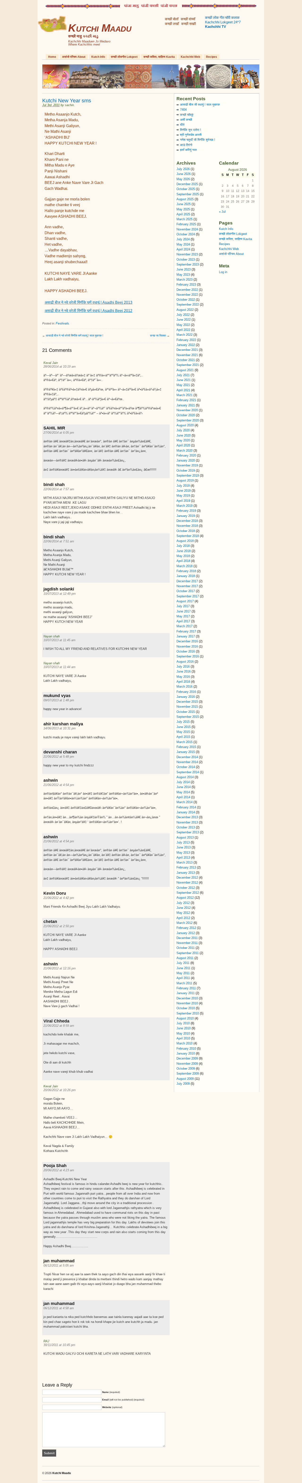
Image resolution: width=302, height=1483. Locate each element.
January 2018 (185, 576)
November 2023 (187, 254)
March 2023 (184, 279)
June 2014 (183, 787)
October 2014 (185, 767)
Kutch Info (98, 56)
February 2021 (186, 400)
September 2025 (187, 194)
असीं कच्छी (186, 119)
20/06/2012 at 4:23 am (58, 1170)
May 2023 (183, 274)
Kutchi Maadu (99, 28)
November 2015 (187, 706)
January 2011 (185, 993)
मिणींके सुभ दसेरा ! (190, 130)
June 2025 (183, 204)
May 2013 (183, 852)
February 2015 (186, 747)
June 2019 (183, 490)
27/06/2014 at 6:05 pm (58, 432)
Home (52, 56)
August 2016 (185, 661)
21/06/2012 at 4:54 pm (58, 785)
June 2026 (183, 174)
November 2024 (187, 229)
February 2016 (186, 692)
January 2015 (185, 752)
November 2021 (187, 355)
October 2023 (185, 259)
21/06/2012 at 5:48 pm (58, 756)
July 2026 (183, 169)
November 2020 (187, 410)
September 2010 (187, 1013)
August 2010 (185, 1018)
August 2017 (185, 601)
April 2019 (183, 501)
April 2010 (183, 1038)
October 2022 (185, 299)
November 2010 (187, 1003)
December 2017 (187, 581)
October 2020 (185, 415)
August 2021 (185, 370)
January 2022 (185, 345)
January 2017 (185, 636)
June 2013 (183, 847)
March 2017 (184, 626)
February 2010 (186, 1048)
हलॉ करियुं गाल (188, 150)
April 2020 (183, 445)
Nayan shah (51, 636)
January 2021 (185, 405)
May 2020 (183, 440)
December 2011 (187, 938)
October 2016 (185, 651)
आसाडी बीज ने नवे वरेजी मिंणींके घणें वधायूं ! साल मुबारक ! (74, 335)
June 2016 (183, 671)
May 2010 (183, 1033)
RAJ (46, 1341)
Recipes (211, 56)
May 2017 (183, 616)
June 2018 (183, 551)
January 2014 (185, 812)
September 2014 (187, 772)
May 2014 (183, 792)
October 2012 (185, 887)
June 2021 (183, 380)
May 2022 (183, 325)
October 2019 (185, 470)
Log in (223, 272)
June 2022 (183, 319)
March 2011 (184, 983)
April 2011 (183, 978)
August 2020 (185, 425)
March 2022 (184, 334)
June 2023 (183, 269)
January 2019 (185, 516)
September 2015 (187, 717)
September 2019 (187, 475)
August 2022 (185, 310)
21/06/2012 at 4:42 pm (58, 898)
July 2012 (183, 903)
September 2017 (187, 596)
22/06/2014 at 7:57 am (58, 489)
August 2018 (185, 541)
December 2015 (187, 701)
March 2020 (184, 450)
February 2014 (186, 807)
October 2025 (185, 189)
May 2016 (183, 676)
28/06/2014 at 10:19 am (59, 366)
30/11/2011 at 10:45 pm (59, 1345)
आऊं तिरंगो (186, 145)
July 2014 (183, 782)
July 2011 (182, 963)
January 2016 (185, 696)
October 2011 (185, 948)
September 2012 (187, 892)
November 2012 (187, 882)
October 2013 (185, 827)
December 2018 (187, 521)
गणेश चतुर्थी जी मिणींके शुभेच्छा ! (197, 139)
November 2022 (187, 294)
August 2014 (185, 777)
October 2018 (185, 531)
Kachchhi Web (190, 56)
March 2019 (184, 505)
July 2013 (183, 842)
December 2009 (187, 1058)
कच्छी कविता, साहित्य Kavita (159, 56)
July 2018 (183, 546)
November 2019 (187, 465)
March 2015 (184, 742)
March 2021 (184, 395)
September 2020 (187, 420)
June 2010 (183, 1028)
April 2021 (183, 390)
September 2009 (187, 1073)
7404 (183, 109)
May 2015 (183, 732)
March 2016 (184, 686)
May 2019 (183, 495)
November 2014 (187, 762)
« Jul (222, 211)
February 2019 (186, 510)
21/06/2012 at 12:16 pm (59, 968)
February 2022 (186, 340)
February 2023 (186, 284)
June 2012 (183, 908)
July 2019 (183, 485)
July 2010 (183, 1023)
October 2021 (185, 360)
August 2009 (185, 1078)
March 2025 (184, 219)
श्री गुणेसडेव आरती (190, 135)
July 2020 (183, 430)
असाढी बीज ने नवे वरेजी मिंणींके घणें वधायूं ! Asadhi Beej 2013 (88, 302)
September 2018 (187, 536)
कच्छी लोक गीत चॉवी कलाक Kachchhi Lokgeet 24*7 (223, 22)
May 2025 (183, 209)
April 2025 (183, 214)
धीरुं (182, 124)
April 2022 (183, 330)
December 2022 (187, 289)
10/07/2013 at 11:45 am (59, 640)
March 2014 (184, 802)
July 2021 (183, 375)
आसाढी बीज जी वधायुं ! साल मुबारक (200, 104)
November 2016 (187, 646)
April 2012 (183, 918)
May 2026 (183, 179)
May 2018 (183, 556)
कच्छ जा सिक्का (158, 335)
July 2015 (183, 721)
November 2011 (187, 943)
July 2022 (183, 314)
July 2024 (183, 239)
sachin (69, 105)
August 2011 (184, 958)
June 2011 (183, 968)
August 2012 (185, 897)
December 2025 (187, 184)
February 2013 (186, 867)
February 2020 (186, 455)
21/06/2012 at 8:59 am (58, 1025)
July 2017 (183, 606)
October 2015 (185, 712)
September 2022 (187, 304)
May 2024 (183, 244)
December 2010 (187, 998)
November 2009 (187, 1063)
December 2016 (187, 641)
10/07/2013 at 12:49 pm (59, 593)
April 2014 (183, 797)
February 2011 (186, 988)
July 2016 (183, 666)
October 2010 (185, 1008)
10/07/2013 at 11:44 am (59, 667)
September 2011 (187, 953)
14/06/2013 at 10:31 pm (59, 728)
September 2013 (187, 832)
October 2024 (185, 234)
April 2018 (183, 561)
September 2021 (187, 365)
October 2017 (185, 591)
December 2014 (187, 757)
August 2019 (185, 480)
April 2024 (183, 249)
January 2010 (185, 1053)
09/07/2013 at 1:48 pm (58, 700)
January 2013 (185, 872)
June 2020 (183, 435)
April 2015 (183, 737)
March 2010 (184, 1043)
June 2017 (183, 611)
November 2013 (187, 822)
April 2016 (183, 681)
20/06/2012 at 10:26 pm (59, 1090)
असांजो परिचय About (73, 56)
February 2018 (186, 571)
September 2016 (187, 656)
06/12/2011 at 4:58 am (58, 1308)
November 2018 (187, 526)
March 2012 (184, 923)
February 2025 (186, 224)
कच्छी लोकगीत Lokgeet (124, 56)
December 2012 (187, 877)
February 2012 (186, 928)
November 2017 (187, 586)
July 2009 (183, 1083)
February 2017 (186, 631)
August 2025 (185, 199)
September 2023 (187, 264)
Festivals (62, 323)
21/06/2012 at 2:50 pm (58, 926)
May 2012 (183, 912)
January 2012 (185, 933)
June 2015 (183, 727)
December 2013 (187, 817)
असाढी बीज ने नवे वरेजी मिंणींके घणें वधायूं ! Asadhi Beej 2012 (88, 311)
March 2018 (184, 566)
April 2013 (183, 857)
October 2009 (185, 1068)
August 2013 (185, 837)
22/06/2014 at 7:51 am (58, 541)
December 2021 (187, 350)
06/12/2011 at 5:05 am (58, 1265)
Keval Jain (50, 363)
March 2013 (184, 862)
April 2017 (183, 621)
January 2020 (185, 460)
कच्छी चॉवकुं (186, 114)
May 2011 (183, 973)
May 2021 (183, 385)
